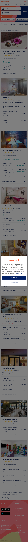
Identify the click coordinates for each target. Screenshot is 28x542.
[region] (14, 271)
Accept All (14, 277)
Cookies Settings (14, 282)
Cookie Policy (18, 273)
